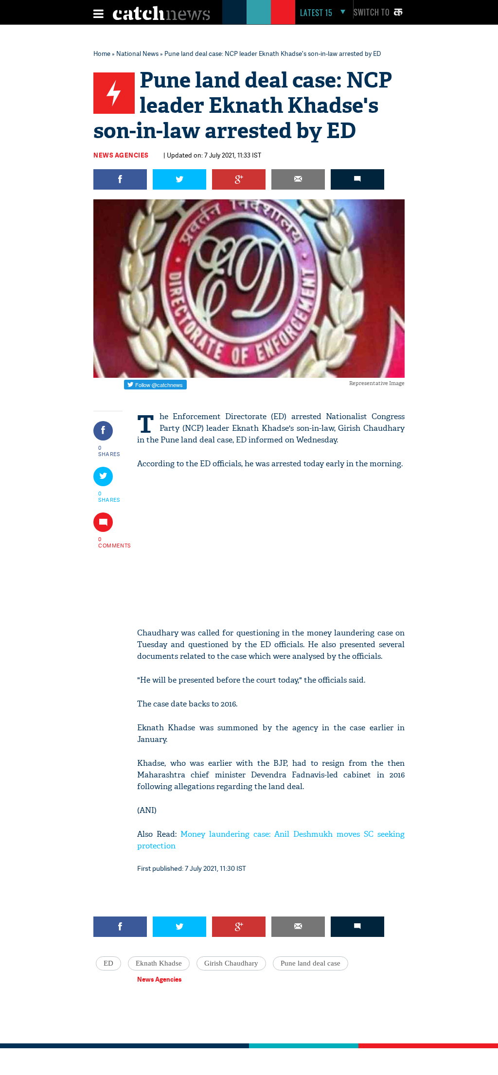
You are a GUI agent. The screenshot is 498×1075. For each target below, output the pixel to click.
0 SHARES (109, 450)
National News (137, 53)
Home (101, 53)
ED (108, 963)
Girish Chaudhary (231, 963)
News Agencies (121, 155)
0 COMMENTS (109, 542)
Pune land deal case (310, 963)
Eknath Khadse (159, 963)
